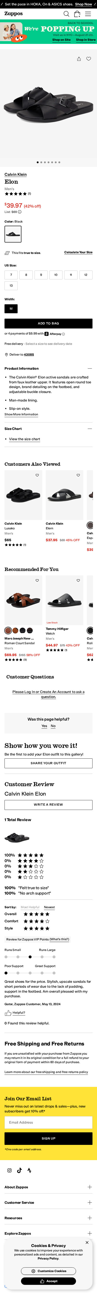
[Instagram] (9, 1170)
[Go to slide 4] (48, 162)
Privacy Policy (48, 1258)
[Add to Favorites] (37, 475)
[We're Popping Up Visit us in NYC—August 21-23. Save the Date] (48, 31)
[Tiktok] (19, 1170)
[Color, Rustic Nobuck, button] (15, 630)
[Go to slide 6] (56, 162)
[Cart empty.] (77, 13)
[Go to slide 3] (45, 162)
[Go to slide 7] (59, 162)
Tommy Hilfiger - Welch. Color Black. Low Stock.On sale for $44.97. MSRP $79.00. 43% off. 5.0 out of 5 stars (64, 613)
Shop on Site (61, 40)
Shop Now (83, 4)
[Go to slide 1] (38, 162)
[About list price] (19, 212)
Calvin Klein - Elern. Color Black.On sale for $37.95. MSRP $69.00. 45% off (64, 506)
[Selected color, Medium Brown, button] (90, 525)
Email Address (21, 1122)
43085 (29, 354)
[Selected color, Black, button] (90, 630)
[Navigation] (87, 13)
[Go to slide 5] (52, 162)
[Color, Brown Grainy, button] (29, 630)
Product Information (22, 368)
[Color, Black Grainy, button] (22, 630)
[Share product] (79, 58)
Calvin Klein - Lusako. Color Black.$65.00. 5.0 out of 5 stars (23, 508)
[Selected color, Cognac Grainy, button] (8, 630)
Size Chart (13, 429)
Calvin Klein (16, 174)
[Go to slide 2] (41, 162)
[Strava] (29, 1170)
